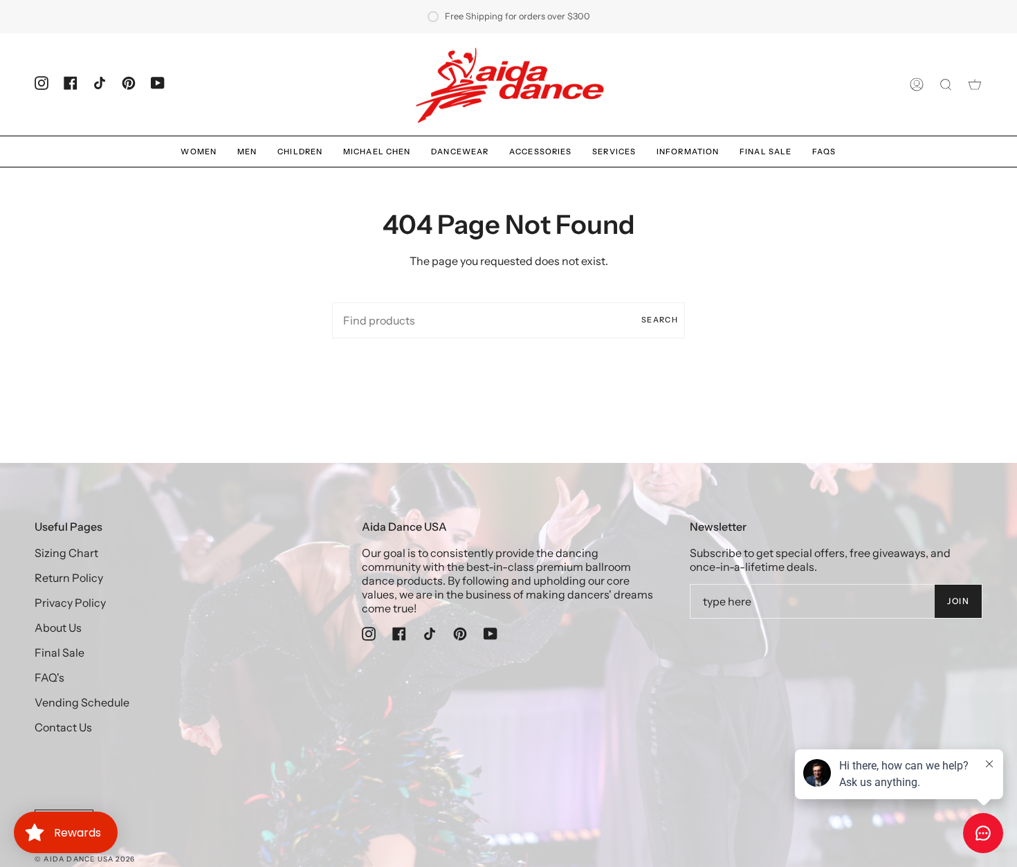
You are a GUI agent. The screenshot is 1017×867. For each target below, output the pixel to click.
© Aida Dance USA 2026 (85, 859)
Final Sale (59, 652)
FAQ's (49, 677)
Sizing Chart (66, 553)
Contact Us (63, 727)
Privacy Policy (70, 603)
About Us (58, 628)
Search (659, 320)
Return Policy (69, 578)
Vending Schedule (82, 702)
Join (958, 601)
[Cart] (974, 84)
